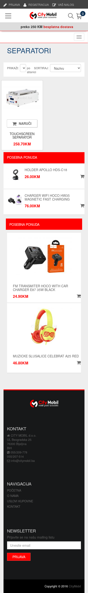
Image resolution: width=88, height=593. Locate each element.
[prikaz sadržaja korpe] (75, 16)
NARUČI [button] (25, 123)
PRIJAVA (14, 4)
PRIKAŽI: (13, 68)
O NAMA (13, 496)
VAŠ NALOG (66, 4)
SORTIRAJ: (41, 68)
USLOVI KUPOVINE (20, 501)
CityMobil (75, 586)
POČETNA (14, 490)
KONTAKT (13, 506)
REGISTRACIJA (38, 4)
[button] (78, 296)
